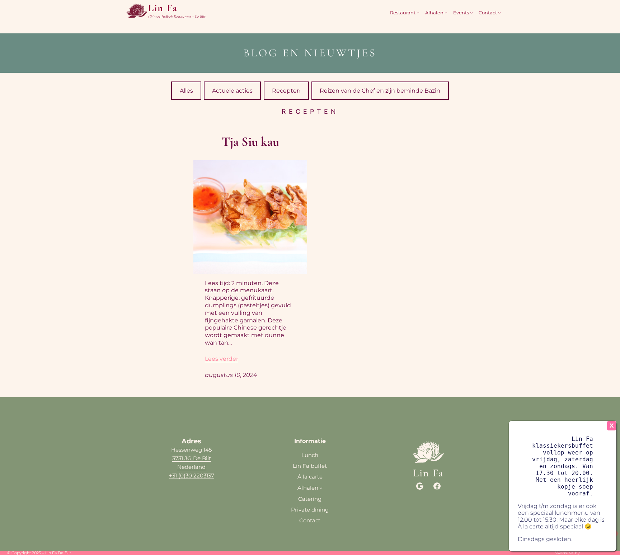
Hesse (179, 449)
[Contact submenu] (499, 12)
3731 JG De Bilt (191, 458)
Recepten (286, 90)
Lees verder (221, 358)
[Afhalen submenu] (446, 12)
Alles (186, 90)
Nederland (191, 466)
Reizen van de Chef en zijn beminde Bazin (380, 90)
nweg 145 (199, 449)
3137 (208, 475)
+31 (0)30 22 (184, 475)
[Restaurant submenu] (418, 12)
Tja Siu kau (250, 141)
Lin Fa (163, 8)
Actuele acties (232, 90)
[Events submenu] (471, 12)
